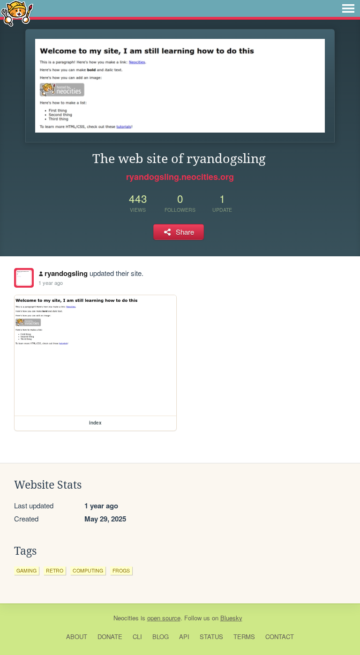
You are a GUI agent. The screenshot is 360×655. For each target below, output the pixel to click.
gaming (26, 570)
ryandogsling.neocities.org (180, 177)
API (184, 636)
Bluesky (231, 617)
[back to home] (17, 13)
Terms (244, 636)
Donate (110, 636)
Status (211, 636)
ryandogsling (66, 273)
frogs (121, 570)
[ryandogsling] (24, 278)
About (76, 636)
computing (88, 570)
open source (163, 617)
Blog (160, 636)
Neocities (126, 617)
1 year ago (50, 282)
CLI (137, 636)
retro (54, 570)
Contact (279, 636)
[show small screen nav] (348, 8)
